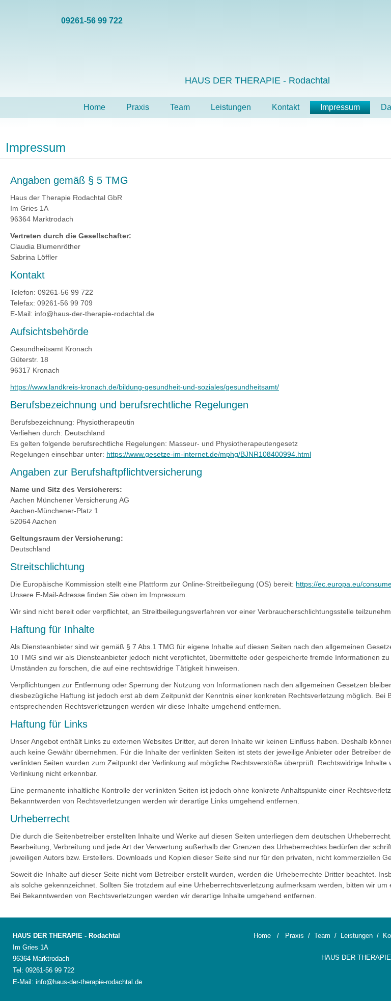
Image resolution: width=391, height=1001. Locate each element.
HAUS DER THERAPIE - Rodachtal (257, 80)
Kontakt (285, 107)
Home (94, 107)
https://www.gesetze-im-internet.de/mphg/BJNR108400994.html (208, 454)
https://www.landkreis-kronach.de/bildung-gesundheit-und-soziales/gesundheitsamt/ (144, 387)
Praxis (137, 107)
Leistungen (231, 107)
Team (180, 107)
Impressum (340, 107)
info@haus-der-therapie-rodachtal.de (89, 982)
